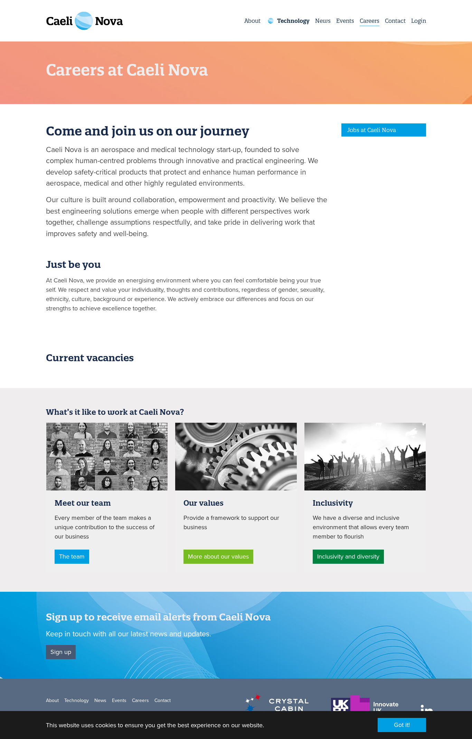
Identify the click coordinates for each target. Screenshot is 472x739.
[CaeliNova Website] (84, 20)
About (52, 700)
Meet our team (83, 503)
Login (418, 20)
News (100, 700)
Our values (203, 503)
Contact (162, 700)
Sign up (60, 652)
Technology (76, 700)
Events (119, 700)
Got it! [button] (402, 725)
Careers (140, 700)
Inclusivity (333, 503)
